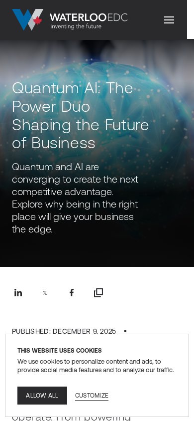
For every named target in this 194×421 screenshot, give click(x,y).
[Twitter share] (45, 293)
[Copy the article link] (98, 293)
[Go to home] (70, 20)
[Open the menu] (169, 20)
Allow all (42, 395)
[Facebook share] (72, 293)
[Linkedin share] (18, 293)
